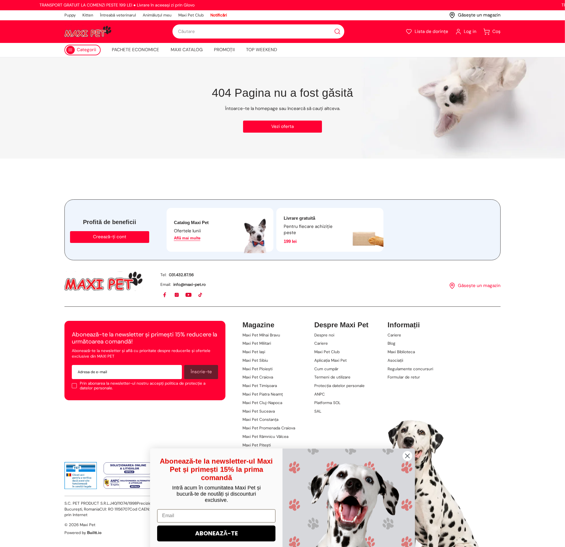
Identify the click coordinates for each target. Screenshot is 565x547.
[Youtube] (188, 295)
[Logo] (87, 31)
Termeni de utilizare (332, 377)
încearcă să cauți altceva (313, 108)
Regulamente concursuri (410, 368)
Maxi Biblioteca (401, 351)
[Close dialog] (407, 401)
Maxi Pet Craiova (257, 377)
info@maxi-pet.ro (189, 284)
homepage (266, 108)
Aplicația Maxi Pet (330, 360)
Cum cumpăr (326, 368)
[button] (427, 31)
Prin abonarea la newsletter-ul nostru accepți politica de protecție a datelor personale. (142, 385)
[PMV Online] (80, 475)
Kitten (87, 15)
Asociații (395, 360)
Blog (392, 343)
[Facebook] (165, 295)
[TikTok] (200, 295)
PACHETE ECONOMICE (135, 50)
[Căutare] (337, 31)
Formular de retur (404, 377)
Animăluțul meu (157, 15)
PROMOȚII (224, 50)
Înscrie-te (201, 372)
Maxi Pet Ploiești (257, 368)
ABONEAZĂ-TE (216, 479)
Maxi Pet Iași (253, 351)
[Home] (103, 281)
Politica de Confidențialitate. (237, 529)
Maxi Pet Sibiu (255, 360)
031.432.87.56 (181, 274)
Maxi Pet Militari (256, 343)
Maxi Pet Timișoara (259, 385)
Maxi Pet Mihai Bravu (261, 335)
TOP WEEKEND (261, 50)
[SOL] (128, 468)
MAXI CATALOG (187, 50)
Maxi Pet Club (191, 15)
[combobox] (258, 31)
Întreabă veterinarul (118, 15)
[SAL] (128, 482)
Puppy (70, 15)
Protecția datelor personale (339, 385)
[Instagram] (177, 295)
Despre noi (324, 335)
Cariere (321, 343)
